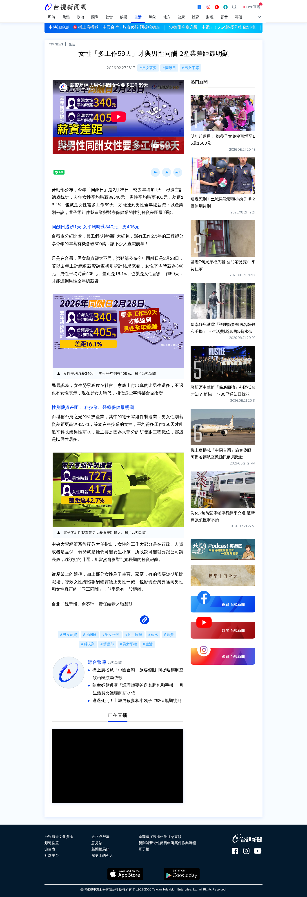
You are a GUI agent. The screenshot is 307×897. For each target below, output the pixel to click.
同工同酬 (135, 634)
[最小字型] (155, 172)
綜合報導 (97, 662)
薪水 (154, 634)
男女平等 (192, 68)
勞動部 (108, 644)
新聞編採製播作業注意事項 (160, 836)
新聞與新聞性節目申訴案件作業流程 (167, 843)
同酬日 (170, 68)
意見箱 (96, 843)
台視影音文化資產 (58, 836)
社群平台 (51, 855)
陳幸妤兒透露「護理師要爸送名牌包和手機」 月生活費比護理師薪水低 (137, 689)
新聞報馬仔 (100, 849)
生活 (72, 44)
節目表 (49, 849)
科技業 (89, 644)
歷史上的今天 (102, 855)
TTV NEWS (56, 44)
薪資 (170, 634)
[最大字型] (177, 172)
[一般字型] (166, 172)
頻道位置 (51, 843)
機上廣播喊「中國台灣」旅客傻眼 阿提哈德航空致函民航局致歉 (137, 673)
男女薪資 (149, 68)
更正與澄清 (100, 836)
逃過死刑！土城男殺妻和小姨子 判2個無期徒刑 (137, 700)
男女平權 (129, 644)
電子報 (143, 849)
